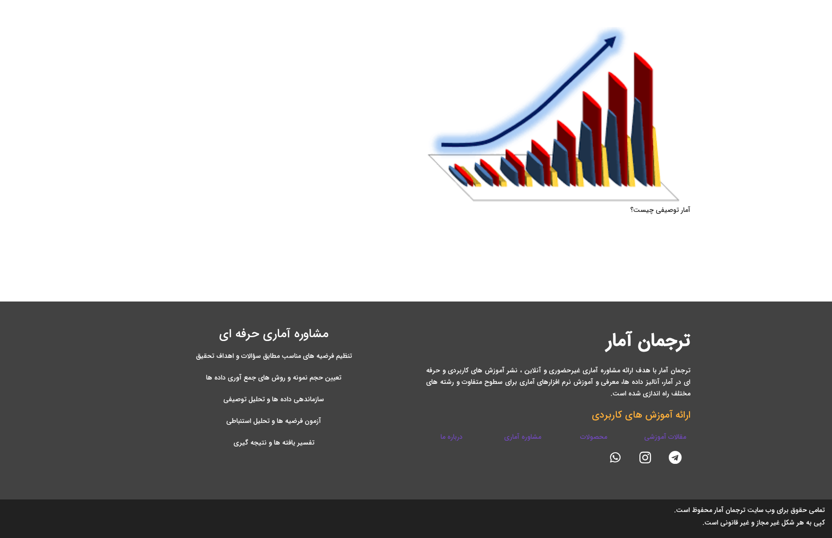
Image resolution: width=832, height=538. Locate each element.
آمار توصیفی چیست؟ (660, 210)
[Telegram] (676, 458)
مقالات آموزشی (665, 437)
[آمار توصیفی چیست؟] (558, 114)
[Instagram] (645, 458)
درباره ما (452, 437)
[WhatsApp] (615, 458)
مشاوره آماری (522, 437)
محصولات (593, 437)
